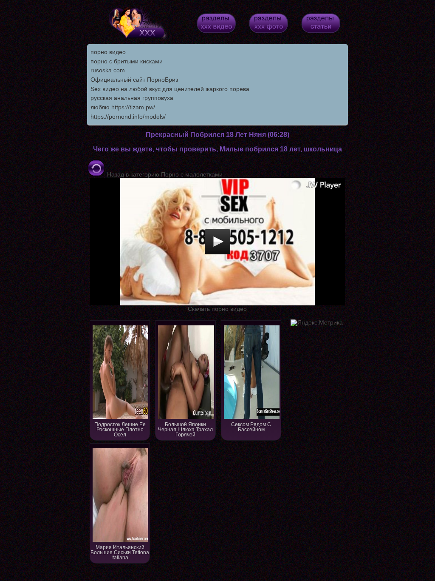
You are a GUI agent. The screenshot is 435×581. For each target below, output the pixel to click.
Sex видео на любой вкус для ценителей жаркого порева (169, 88)
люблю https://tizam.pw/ (122, 107)
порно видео (108, 51)
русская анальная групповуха (131, 97)
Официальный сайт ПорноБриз (134, 79)
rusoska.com (107, 70)
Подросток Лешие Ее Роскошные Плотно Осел (120, 430)
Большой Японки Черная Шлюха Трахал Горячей (185, 430)
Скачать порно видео (217, 308)
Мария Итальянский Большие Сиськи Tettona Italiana (119, 552)
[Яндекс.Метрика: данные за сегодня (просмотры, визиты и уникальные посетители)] (317, 322)
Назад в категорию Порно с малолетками (164, 174)
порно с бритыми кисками (126, 61)
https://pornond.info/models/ (128, 116)
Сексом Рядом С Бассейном (251, 427)
